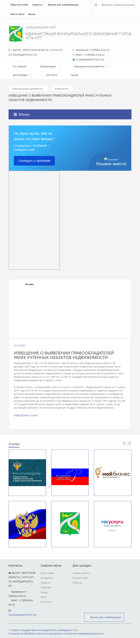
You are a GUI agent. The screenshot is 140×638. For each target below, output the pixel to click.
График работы (81, 573)
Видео (44, 592)
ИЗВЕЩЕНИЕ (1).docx (26, 415)
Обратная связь (19, 4)
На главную (19, 66)
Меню (24, 114)
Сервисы (37, 4)
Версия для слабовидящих (63, 4)
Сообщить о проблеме (34, 160)
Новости (45, 582)
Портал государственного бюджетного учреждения (41, 630)
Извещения (61, 88)
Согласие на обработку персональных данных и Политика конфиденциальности (56, 633)
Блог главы (47, 573)
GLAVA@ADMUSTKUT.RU (22, 614)
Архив (31, 14)
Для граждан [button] (21, 75)
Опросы (77, 582)
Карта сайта (17, 14)
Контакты (51, 75)
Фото (43, 597)
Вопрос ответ (80, 577)
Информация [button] (48, 66)
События (46, 587)
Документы (47, 577)
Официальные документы (27, 88)
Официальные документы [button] (89, 66)
